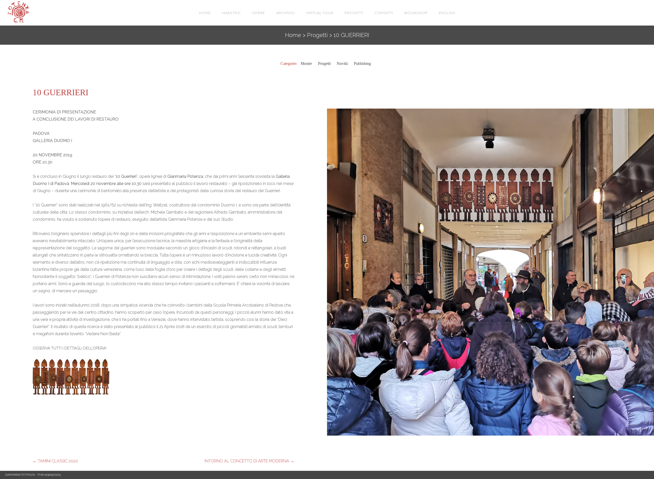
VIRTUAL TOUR (319, 13)
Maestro (231, 13)
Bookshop (416, 13)
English (447, 13)
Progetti (354, 13)
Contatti (384, 13)
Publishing (362, 63)
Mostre (306, 63)
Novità (342, 63)
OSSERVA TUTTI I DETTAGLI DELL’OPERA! (70, 348)
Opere (258, 13)
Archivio (285, 13)
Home (205, 13)
